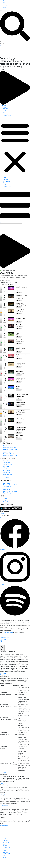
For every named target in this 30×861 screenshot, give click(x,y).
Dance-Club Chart (8, 464)
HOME (4, 107)
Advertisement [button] (4, 805)
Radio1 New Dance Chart (10, 449)
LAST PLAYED (7, 115)
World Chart (6, 461)
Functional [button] (3, 772)
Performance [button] (3, 783)
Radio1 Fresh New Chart (9, 447)
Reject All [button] (2, 641)
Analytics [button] (2, 794)
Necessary (4, 675)
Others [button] (2, 816)
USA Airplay (6, 466)
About (4, 2)
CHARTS (5, 109)
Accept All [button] (3, 639)
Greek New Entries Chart (10, 485)
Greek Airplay (6, 483)
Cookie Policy (9, 632)
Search (2, 10)
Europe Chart (6, 462)
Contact (5, 1)
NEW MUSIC (6, 110)
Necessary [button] (3, 673)
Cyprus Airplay (7, 486)
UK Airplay (6, 468)
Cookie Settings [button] (4, 637)
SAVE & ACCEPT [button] (4, 825)
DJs (4, 112)
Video (19, 292)
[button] (15, 147)
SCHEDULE (6, 114)
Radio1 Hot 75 (7, 445)
